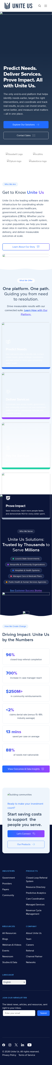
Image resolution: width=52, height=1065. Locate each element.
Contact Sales (24, 135)
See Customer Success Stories (26, 590)
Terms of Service (26, 1055)
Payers (5, 889)
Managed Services (35, 904)
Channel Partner (34, 956)
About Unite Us (33, 933)
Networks (31, 962)
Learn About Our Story (23, 246)
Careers (30, 944)
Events (5, 950)
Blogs (5, 939)
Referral (30, 950)
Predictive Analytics (36, 892)
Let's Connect (24, 833)
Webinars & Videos (11, 944)
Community (8, 895)
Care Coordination (35, 898)
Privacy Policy (9, 1055)
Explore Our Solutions (24, 124)
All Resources (9, 933)
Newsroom (7, 956)
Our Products (23, 844)
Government (8, 877)
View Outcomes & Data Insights (24, 769)
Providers (7, 883)
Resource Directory (35, 887)
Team (28, 939)
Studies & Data (9, 962)
